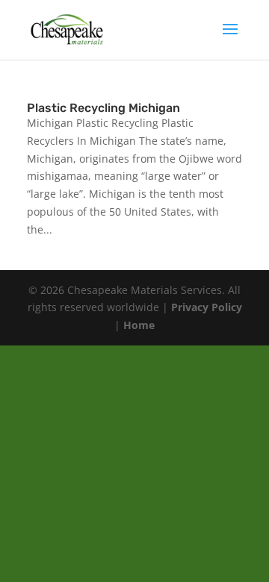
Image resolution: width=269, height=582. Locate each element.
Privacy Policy (206, 307)
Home (139, 325)
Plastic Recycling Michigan (103, 108)
